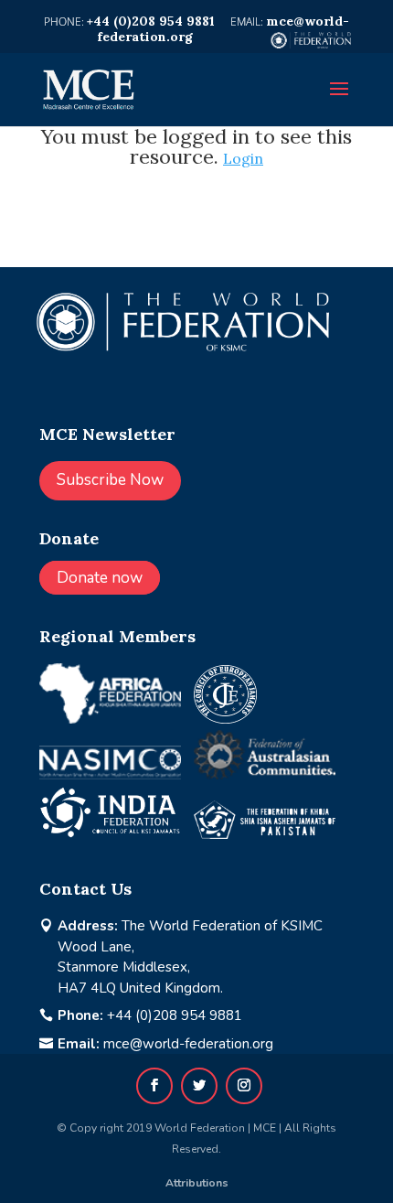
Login (243, 158)
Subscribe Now (110, 479)
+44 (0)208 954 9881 (174, 1015)
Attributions (196, 1183)
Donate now (100, 577)
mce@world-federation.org (188, 1044)
